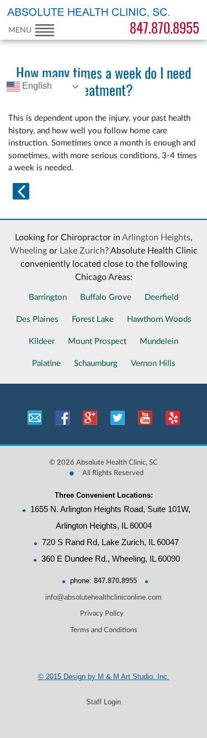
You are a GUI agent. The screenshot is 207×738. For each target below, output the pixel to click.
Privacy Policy (102, 613)
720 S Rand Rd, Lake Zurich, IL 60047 (110, 542)
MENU (19, 30)
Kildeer (42, 341)
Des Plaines (37, 319)
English (36, 85)
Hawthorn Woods (159, 319)
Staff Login (103, 702)
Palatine (46, 363)
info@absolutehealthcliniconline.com (103, 597)
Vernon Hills (153, 363)
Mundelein (159, 341)
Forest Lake (93, 319)
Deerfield (161, 297)
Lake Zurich (82, 250)
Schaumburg (96, 363)
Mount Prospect (97, 341)
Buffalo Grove (105, 297)
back (21, 191)
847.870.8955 (164, 28)
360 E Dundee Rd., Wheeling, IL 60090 (110, 558)
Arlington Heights (156, 237)
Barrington (48, 297)
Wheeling (28, 250)
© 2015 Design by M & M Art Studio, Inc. (103, 676)
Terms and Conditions (103, 630)
